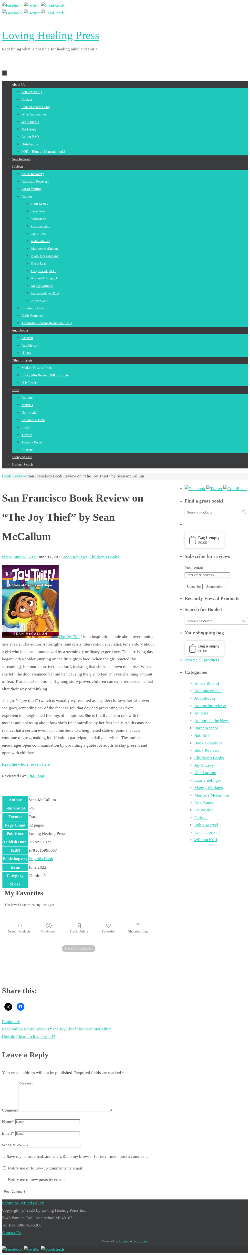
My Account (49, 931)
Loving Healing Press (50, 35)
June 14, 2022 (25, 557)
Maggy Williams (208, 787)
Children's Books (104, 557)
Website (9, 1145)
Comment (10, 1110)
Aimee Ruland (206, 683)
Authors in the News (211, 720)
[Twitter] (32, 5)
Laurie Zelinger (207, 780)
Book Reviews (14, 476)
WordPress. (140, 1241)
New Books (204, 802)
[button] (204, 540)
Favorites (108, 931)
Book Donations (208, 743)
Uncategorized (207, 832)
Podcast (201, 817)
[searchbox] (216, 512)
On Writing (204, 810)
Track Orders (79, 931)
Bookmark (11, 1021)
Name (8, 1121)
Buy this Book (41, 858)
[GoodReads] (53, 5)
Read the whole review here (26, 764)
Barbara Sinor (206, 728)
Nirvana (123, 1241)
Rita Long (35, 776)
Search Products (19, 931)
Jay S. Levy (204, 765)
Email (8, 1133)
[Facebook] (13, 5)
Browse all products (202, 660)
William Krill (205, 839)
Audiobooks (205, 698)
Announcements (208, 690)
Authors (201, 713)
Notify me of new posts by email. (36, 1179)
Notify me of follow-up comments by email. (45, 1168)
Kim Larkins (205, 772)
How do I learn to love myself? (28, 1036)
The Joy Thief (70, 637)
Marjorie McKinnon (211, 795)
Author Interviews (210, 706)
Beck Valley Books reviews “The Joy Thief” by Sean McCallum (57, 1029)
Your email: (195, 567)
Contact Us (11, 1232)
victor (7, 557)
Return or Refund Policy (23, 1203)
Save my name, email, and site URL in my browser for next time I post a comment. (77, 1156)
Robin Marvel (206, 825)
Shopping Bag (138, 931)
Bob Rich (202, 735)
